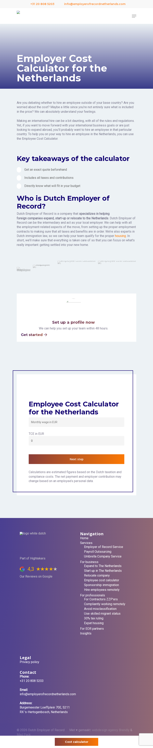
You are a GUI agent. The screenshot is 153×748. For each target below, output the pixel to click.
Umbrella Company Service (103, 556)
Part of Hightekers (32, 558)
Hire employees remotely (102, 589)
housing (120, 236)
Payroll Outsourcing (97, 551)
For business (89, 562)
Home (84, 538)
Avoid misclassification (100, 608)
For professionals (92, 595)
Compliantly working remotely (104, 604)
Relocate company (97, 575)
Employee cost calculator (101, 580)
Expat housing (94, 623)
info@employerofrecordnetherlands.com (94, 4)
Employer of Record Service (103, 547)
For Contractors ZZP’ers (101, 599)
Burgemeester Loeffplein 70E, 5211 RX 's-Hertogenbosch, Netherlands (45, 707)
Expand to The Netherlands (103, 566)
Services (86, 543)
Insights (85, 633)
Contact (28, 672)
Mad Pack (24, 734)
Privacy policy (29, 662)
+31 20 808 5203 (42, 4)
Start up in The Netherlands (103, 570)
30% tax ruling (93, 618)
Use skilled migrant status (102, 613)
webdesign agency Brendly (111, 730)
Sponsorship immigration (101, 585)
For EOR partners (92, 628)
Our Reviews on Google (36, 576)
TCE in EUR (36, 434)
